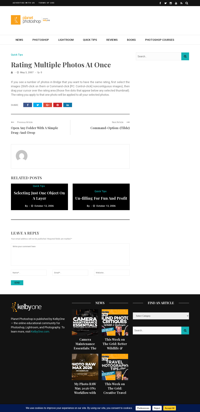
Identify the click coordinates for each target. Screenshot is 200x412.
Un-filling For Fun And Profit (101, 198)
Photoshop (40, 39)
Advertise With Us (24, 3)
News (19, 39)
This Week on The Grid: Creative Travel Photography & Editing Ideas (115, 392)
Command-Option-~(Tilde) (110, 128)
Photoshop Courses (159, 39)
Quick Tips (90, 39)
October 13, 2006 (106, 206)
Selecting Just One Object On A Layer (39, 195)
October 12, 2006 (44, 206)
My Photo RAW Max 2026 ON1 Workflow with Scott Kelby (85, 390)
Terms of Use (47, 3)
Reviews (112, 39)
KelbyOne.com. (40, 331)
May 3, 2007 (27, 72)
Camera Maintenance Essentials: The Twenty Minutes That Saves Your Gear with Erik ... (85, 350)
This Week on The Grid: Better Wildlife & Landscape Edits (114, 346)
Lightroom (66, 39)
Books (131, 39)
